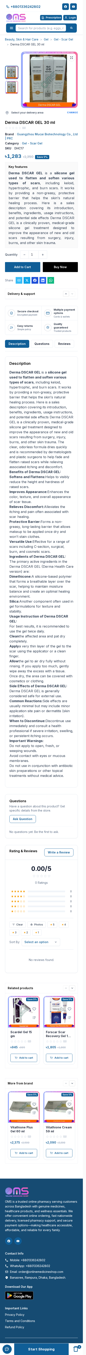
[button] (49, 80)
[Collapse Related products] (72, 988)
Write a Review (59, 852)
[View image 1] (11, 72)
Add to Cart (22, 267)
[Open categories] (11, 28)
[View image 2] (11, 87)
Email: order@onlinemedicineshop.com (36, 1271)
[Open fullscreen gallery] (71, 57)
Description (17, 343)
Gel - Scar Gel (63, 39)
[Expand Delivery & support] (66, 294)
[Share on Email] (19, 280)
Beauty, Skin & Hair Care (21, 39)
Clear (19, 924)
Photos (38, 924)
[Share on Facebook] (35, 280)
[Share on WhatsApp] (50, 280)
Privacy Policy (14, 1314)
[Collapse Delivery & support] (72, 294)
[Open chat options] (7, 1349)
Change (72, 112)
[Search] (71, 28)
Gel (46, 39)
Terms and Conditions (20, 1321)
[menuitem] (7, 1340)
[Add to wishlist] (34, 1009)
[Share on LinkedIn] (42, 280)
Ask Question (22, 819)
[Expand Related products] (66, 988)
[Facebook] (65, 6)
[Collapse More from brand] (72, 1083)
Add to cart (26, 1057)
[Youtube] (73, 6)
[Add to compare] (34, 1017)
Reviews (64, 343)
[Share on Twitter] (27, 280)
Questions (41, 343)
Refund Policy (14, 1327)
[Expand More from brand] (66, 1083)
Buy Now (60, 267)
